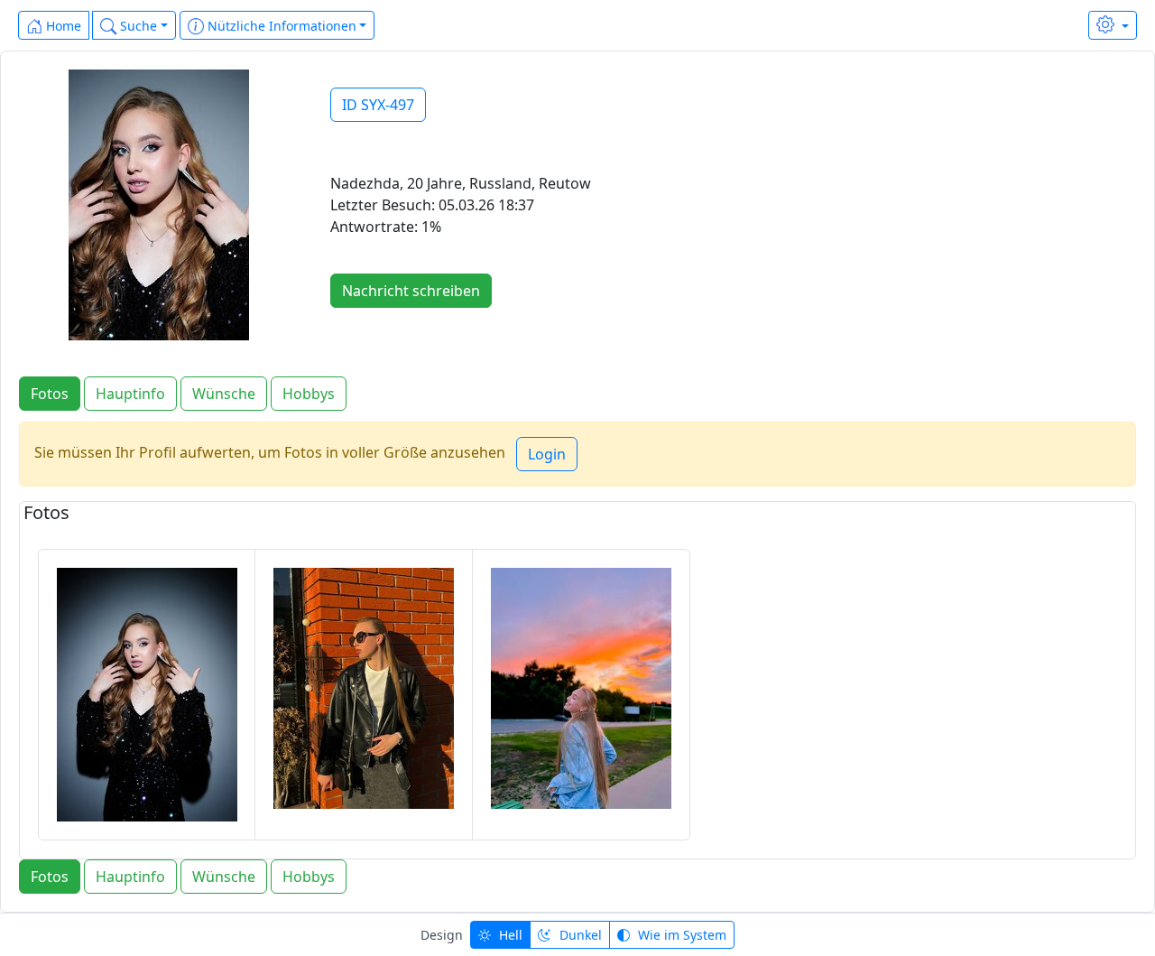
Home (61, 25)
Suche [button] (136, 25)
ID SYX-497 (378, 105)
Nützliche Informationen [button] (280, 25)
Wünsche (223, 394)
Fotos (50, 394)
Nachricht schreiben (411, 291)
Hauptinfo (130, 394)
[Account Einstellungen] (1112, 25)
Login (547, 454)
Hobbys (308, 394)
